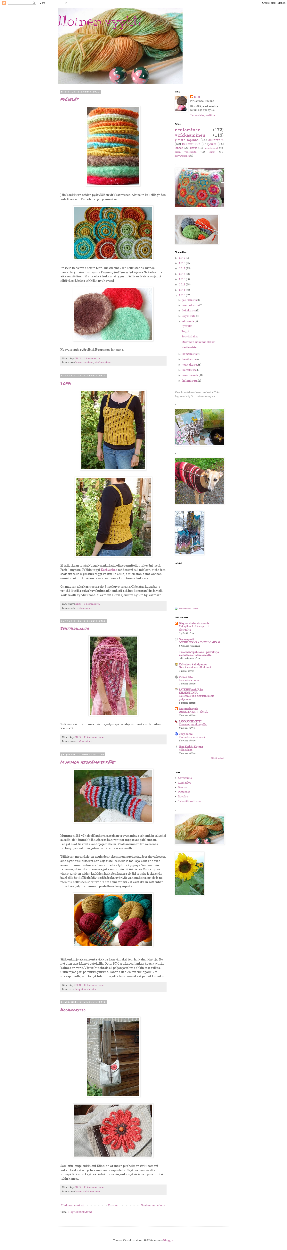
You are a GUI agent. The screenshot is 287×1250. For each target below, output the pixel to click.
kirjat (212, 151)
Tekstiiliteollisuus (189, 801)
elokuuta (188, 321)
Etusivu (113, 1205)
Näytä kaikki (217, 758)
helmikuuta (190, 380)
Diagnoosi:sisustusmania (194, 623)
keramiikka (191, 144)
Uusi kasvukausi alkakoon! (195, 667)
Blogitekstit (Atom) (80, 1211)
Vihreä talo (186, 677)
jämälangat (211, 147)
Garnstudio (185, 777)
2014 (182, 273)
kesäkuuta (189, 359)
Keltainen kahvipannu (193, 664)
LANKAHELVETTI (190, 721)
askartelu (216, 140)
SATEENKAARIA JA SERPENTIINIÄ (191, 691)
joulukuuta (189, 299)
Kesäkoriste (73, 1010)
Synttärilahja (74, 628)
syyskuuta (189, 315)
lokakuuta (189, 310)
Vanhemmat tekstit (153, 1205)
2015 (182, 268)
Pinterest (184, 791)
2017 (182, 257)
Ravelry (183, 796)
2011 (182, 289)
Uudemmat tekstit (73, 1205)
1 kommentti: (92, 358)
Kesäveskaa (109, 570)
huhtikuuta (189, 369)
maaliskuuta (190, 375)
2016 (182, 263)
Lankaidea (184, 782)
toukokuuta (190, 364)
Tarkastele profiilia (202, 115)
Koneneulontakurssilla (193, 724)
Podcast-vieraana (189, 680)
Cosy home (186, 733)
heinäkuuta (189, 353)
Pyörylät (69, 99)
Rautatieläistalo (188, 708)
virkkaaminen (102, 362)
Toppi (65, 383)
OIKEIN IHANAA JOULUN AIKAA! (199, 642)
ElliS (197, 97)
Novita (182, 787)
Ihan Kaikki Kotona (191, 746)
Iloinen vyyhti (100, 20)
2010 (182, 295)
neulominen (91, 989)
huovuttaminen (84, 362)
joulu (212, 144)
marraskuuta (190, 305)
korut (78, 1191)
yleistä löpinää (187, 140)
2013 (182, 279)
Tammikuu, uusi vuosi (192, 737)
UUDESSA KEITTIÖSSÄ (193, 711)
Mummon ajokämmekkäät (87, 762)
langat (79, 989)
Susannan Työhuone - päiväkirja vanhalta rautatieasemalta (199, 653)
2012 (182, 284)
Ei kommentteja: (94, 737)
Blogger (168, 1240)
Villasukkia (185, 749)
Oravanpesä (186, 639)
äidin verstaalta (185, 151)
